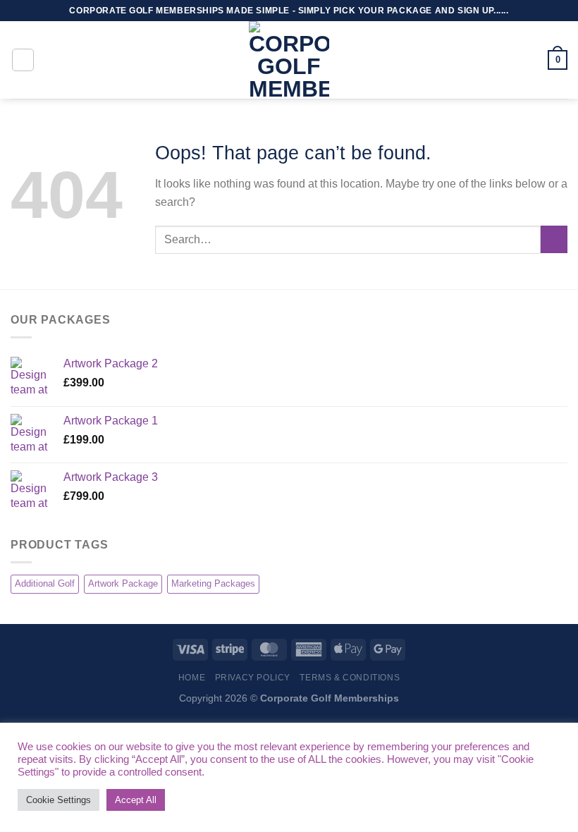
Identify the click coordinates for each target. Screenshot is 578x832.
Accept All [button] (135, 800)
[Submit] (554, 239)
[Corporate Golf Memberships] (289, 60)
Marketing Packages (213, 584)
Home (191, 678)
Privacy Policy (252, 678)
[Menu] (23, 60)
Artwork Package (123, 584)
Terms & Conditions (350, 678)
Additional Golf (45, 584)
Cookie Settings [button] (58, 800)
